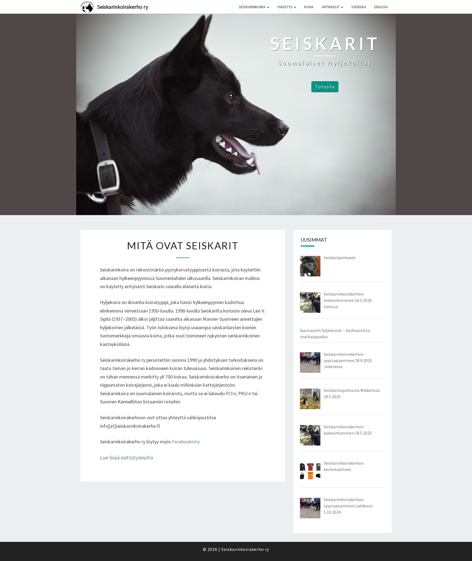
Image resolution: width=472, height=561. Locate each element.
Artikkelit (331, 6)
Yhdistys (285, 6)
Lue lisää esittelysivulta (126, 457)
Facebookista (185, 441)
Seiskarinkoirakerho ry (122, 6)
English (381, 6)
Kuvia (309, 6)
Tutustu (325, 86)
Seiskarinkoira (252, 6)
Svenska (358, 6)
